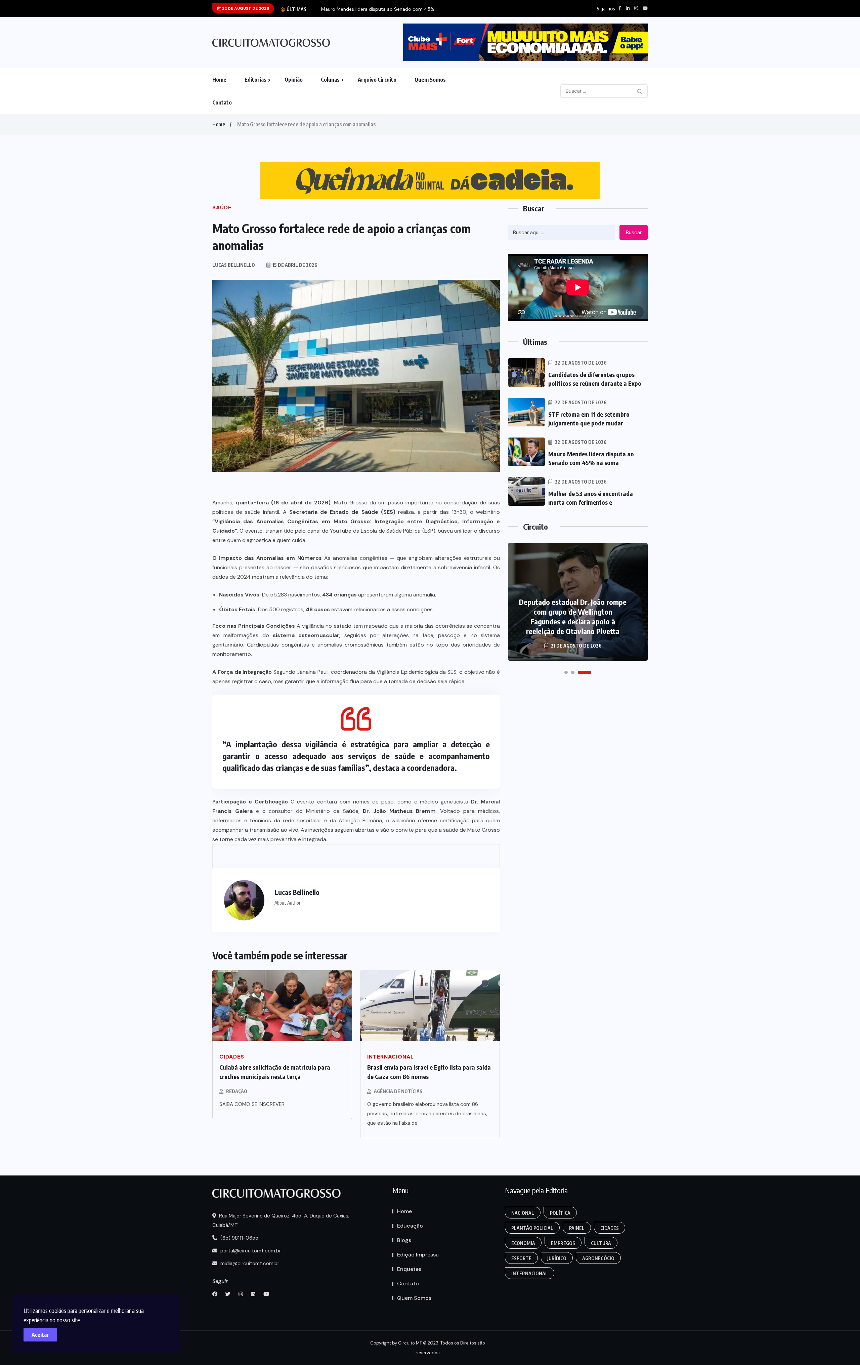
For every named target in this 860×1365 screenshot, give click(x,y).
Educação (410, 1225)
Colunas (330, 79)
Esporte (521, 1258)
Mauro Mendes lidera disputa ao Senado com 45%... (379, 9)
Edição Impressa (418, 1254)
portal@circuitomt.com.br (250, 1250)
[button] (566, 672)
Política (560, 1213)
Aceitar (40, 1334)
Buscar (634, 232)
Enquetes (409, 1269)
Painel (577, 1228)
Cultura (601, 1243)
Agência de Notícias (398, 1091)
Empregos (563, 1243)
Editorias (255, 79)
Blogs (404, 1240)
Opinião (294, 79)
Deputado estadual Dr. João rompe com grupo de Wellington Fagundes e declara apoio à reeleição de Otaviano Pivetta (573, 616)
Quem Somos (430, 79)
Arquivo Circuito (377, 79)
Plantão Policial (532, 1228)
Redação (236, 1091)
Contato (222, 102)
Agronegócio (598, 1258)
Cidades (609, 1228)
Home (219, 79)
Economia (523, 1243)
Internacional (529, 1273)
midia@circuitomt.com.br (249, 1263)
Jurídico (556, 1258)
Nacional (522, 1213)
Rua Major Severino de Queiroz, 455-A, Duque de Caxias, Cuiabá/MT (280, 1220)
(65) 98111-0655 (238, 1238)
